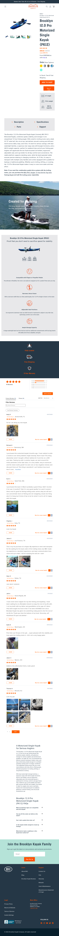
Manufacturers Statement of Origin (46, 891)
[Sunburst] (41, 66)
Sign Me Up (29, 859)
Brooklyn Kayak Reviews (29, 879)
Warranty (41, 879)
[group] (6, 36)
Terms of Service (9, 911)
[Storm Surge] (44, 66)
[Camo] (48, 66)
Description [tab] (19, 122)
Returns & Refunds (9, 907)
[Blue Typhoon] (52, 66)
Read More (18, 469)
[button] (5, 7)
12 (49, 619)
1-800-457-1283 (33, 908)
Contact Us (42, 871)
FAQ (40, 875)
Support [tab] (42, 127)
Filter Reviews (10, 402)
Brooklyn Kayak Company (16, 932)
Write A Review (47, 393)
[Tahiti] (41, 70)
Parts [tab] (19, 127)
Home (41, 13)
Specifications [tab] (43, 122)
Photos (21, 398)
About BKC (25, 871)
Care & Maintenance (44, 886)
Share (10, 439)
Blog (23, 875)
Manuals (41, 882)
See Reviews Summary (12, 410)
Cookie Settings (9, 915)
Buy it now (49, 89)
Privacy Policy (8, 904)
